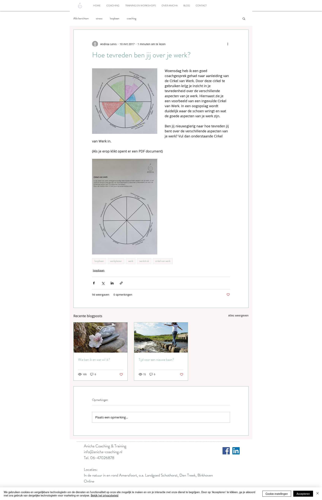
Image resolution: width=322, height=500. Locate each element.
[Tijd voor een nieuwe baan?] (161, 337)
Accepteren (303, 494)
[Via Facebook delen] (94, 283)
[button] (244, 18)
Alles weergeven (238, 315)
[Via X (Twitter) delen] (103, 283)
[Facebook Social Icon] (226, 450)
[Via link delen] (121, 283)
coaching (131, 18)
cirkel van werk (162, 261)
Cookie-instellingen (277, 494)
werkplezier (116, 261)
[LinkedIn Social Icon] (236, 450)
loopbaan (114, 18)
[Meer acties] (227, 44)
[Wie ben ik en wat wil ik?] (100, 337)
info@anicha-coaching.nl (103, 452)
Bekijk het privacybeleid (104, 495)
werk (130, 261)
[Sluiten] (317, 493)
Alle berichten (81, 18)
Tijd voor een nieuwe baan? (156, 359)
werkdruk (144, 261)
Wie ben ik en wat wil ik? (94, 359)
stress (99, 18)
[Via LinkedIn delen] (112, 283)
